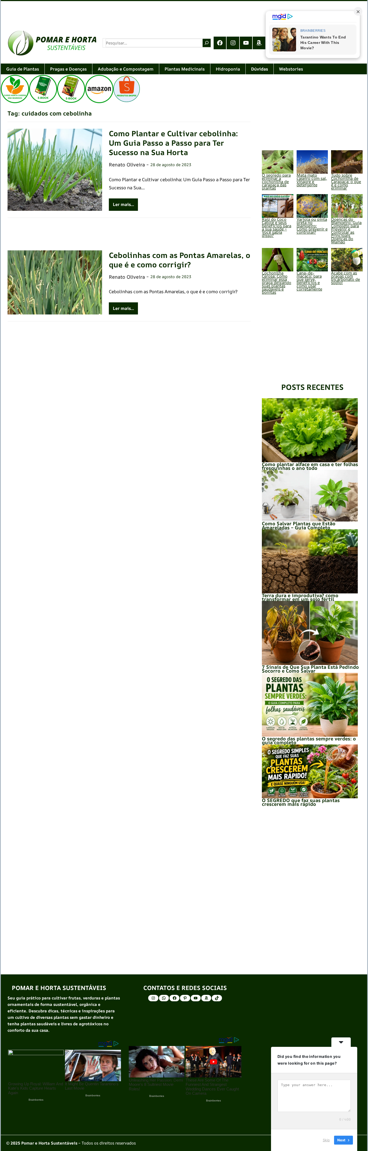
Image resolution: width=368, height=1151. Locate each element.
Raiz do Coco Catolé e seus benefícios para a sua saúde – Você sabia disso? (276, 227)
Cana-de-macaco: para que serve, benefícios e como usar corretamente (309, 281)
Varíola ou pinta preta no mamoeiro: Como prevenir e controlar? (312, 225)
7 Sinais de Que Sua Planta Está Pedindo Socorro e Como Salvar (310, 669)
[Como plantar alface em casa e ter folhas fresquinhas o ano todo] (310, 430)
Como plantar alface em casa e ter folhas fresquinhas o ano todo (310, 466)
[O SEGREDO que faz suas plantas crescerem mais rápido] (310, 771)
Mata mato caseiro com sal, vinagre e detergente (312, 180)
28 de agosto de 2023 (170, 164)
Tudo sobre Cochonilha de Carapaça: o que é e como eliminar (346, 181)
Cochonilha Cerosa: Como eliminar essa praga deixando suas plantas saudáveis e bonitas (276, 282)
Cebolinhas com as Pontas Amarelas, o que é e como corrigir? (179, 259)
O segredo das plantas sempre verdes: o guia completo (309, 740)
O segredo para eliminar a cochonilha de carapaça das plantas (276, 181)
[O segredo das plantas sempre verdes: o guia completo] (310, 705)
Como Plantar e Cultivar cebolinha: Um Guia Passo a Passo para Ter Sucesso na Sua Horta (173, 143)
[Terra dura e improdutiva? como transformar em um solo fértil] (310, 561)
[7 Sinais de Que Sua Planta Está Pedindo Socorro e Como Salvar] (310, 633)
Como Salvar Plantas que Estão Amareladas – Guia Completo (298, 525)
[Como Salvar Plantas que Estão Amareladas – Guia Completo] (310, 496)
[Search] (207, 43)
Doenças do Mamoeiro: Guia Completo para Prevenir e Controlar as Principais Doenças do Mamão (346, 230)
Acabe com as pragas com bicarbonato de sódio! (345, 277)
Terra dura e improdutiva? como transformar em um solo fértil (300, 597)
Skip (326, 1140)
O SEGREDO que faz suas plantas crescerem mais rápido (301, 802)
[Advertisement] (162, 12)
